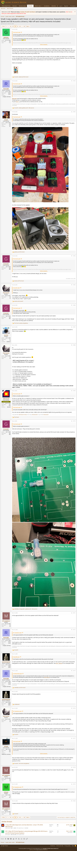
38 (19, 26)
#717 (74, 738)
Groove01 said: (16, 287)
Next (27, 26)
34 (10, 26)
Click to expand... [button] (44, 44)
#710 (74, 421)
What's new (38, 6)
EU (10, 126)
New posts (3, 8)
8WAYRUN (45, 849)
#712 (74, 629)
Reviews (15, 6)
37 (17, 26)
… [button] (8, 26)
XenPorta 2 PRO (33, 849)
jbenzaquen (7, 834)
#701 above (59, 663)
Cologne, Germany (7, 96)
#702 (74, 80)
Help (73, 845)
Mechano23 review (23, 414)
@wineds (14, 98)
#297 (17, 101)
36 (15, 26)
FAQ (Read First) (6, 6)
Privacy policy (67, 845)
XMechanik (4, 23)
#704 (74, 255)
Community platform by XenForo (30, 848)
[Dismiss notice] (74, 12)
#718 (74, 767)
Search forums (10, 8)
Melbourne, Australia (6, 754)
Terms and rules (59, 845)
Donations (46, 6)
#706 (74, 305)
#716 (74, 708)
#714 (74, 670)
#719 (74, 784)
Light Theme (5, 845)
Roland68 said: (16, 657)
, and (21, 77)
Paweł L (71, 826)
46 (24, 26)
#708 (74, 345)
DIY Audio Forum (20, 828)
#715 (74, 691)
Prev (4, 26)
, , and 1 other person (24, 108)
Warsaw (9, 407)
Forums (30, 6)
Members (54, 6)
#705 (74, 284)
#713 (74, 654)
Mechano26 (45, 414)
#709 (74, 390)
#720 (74, 801)
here (70, 12)
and (19, 252)
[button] (42, 6)
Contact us (52, 845)
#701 (74, 29)
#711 (74, 613)
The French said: (16, 32)
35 (12, 26)
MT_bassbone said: (17, 632)
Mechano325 (35, 414)
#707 (74, 327)
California (8, 341)
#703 (74, 111)
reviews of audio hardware (28, 12)
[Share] (72, 29)
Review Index (22, 6)
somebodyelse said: (17, 673)
